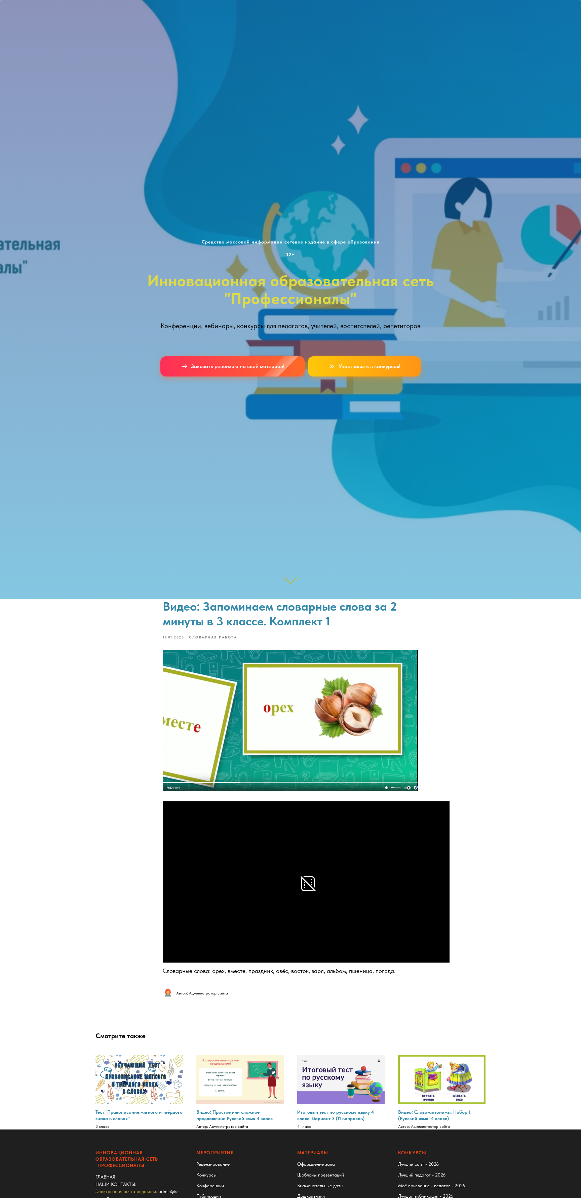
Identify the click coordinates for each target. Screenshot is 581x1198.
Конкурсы (206, 1175)
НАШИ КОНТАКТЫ (115, 1184)
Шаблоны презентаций (320, 1175)
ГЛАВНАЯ (105, 1177)
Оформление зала (316, 1164)
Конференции (210, 1185)
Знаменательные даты (320, 1185)
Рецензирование (213, 1164)
